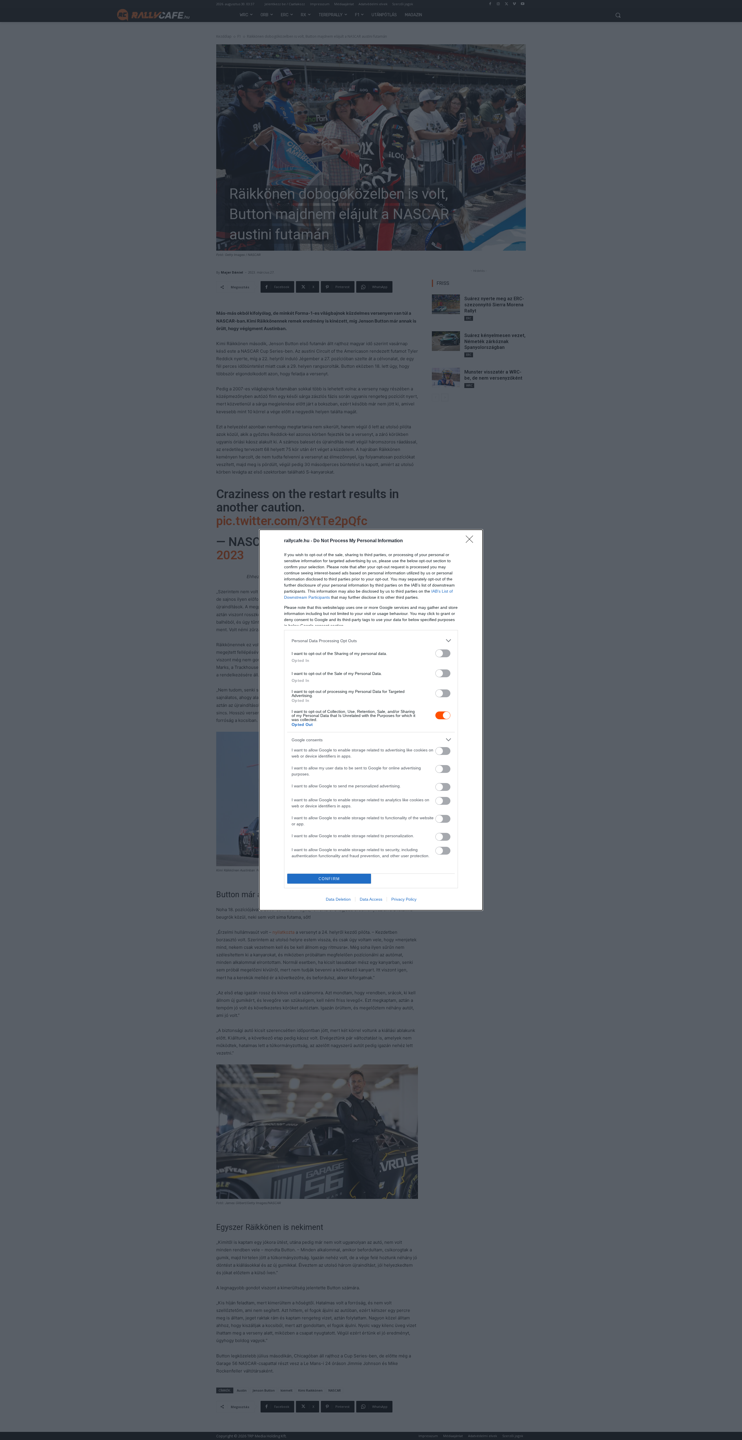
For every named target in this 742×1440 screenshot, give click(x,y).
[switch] (442, 653)
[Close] (471, 541)
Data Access (371, 899)
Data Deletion (338, 899)
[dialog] (371, 720)
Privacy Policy (404, 899)
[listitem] (371, 641)
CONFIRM (329, 879)
